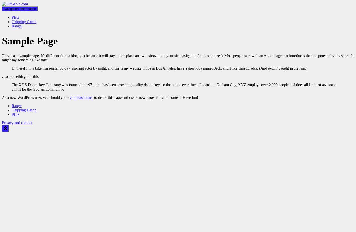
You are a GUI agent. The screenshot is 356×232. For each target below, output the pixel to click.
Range (17, 26)
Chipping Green (24, 22)
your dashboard (81, 97)
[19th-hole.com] (15, 4)
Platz (15, 17)
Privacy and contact (17, 123)
